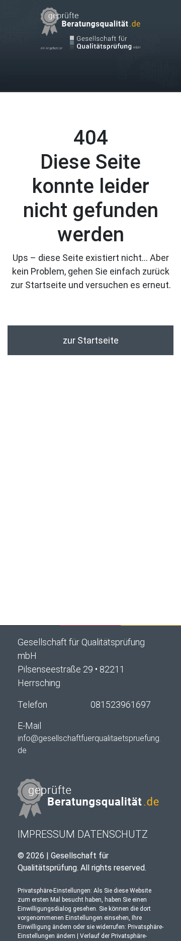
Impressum (46, 834)
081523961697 (120, 704)
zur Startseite (91, 340)
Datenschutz (112, 834)
